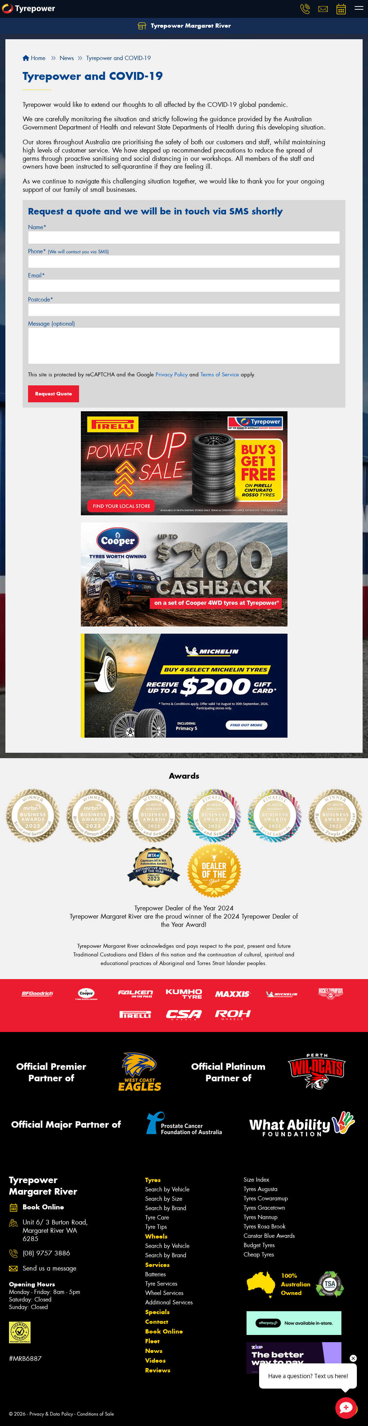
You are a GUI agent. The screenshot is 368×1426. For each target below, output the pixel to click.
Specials (157, 1312)
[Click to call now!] (305, 9)
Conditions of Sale (95, 1414)
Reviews (157, 1370)
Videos (155, 1360)
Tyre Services (161, 1283)
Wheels (156, 1236)
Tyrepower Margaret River (190, 26)
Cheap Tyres (259, 1254)
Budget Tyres (259, 1245)
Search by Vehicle (167, 1189)
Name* (37, 227)
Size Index (256, 1179)
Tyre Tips (156, 1227)
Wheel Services (164, 1293)
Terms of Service (220, 374)
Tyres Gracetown (264, 1208)
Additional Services (169, 1302)
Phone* (68, 251)
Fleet (152, 1341)
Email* (36, 275)
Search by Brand (165, 1208)
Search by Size (163, 1199)
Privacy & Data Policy (51, 1414)
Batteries (155, 1274)
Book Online (164, 1331)
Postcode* (40, 299)
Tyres (153, 1180)
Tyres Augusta (260, 1189)
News (153, 1351)
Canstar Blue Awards (269, 1236)
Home (37, 58)
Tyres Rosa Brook (265, 1226)
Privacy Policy (172, 374)
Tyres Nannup (260, 1217)
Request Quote (53, 393)
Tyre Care (157, 1217)
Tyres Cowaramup (266, 1198)
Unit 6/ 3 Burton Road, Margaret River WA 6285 (55, 1230)
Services (157, 1265)
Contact (156, 1322)
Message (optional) (51, 323)
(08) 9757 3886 (46, 1253)
